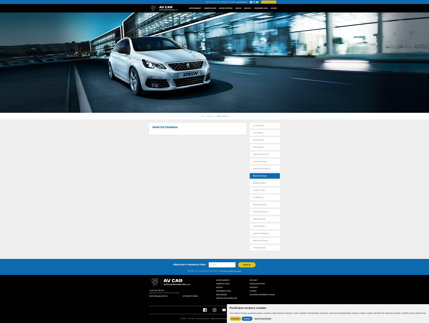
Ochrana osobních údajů (262, 295)
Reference (221, 295)
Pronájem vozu (261, 8)
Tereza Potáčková (260, 212)
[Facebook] (251, 2)
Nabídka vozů (210, 8)
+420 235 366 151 (241, 2)
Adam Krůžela (259, 226)
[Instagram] (254, 2)
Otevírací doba (190, 296)
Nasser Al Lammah (261, 154)
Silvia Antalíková (260, 161)
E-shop (274, 8)
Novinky (254, 280)
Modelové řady (226, 8)
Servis (238, 8)
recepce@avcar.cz (158, 296)
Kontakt (248, 8)
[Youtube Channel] (257, 2)
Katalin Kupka (258, 140)
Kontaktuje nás (269, 2)
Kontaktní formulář (226, 298)
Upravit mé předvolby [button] (263, 319)
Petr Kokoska (258, 147)
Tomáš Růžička (259, 248)
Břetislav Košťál (259, 183)
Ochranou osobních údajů (230, 271)
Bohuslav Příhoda (260, 241)
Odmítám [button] (247, 319)
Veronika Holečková (261, 233)
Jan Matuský (258, 197)
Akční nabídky (195, 8)
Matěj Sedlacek (259, 219)
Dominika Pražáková (261, 169)
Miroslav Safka (259, 190)
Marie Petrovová (259, 205)
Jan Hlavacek (258, 125)
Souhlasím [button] (235, 319)
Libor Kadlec (258, 133)
